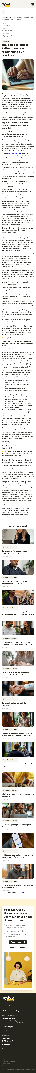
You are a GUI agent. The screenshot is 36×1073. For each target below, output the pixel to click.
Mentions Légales (6, 1059)
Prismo (28, 1021)
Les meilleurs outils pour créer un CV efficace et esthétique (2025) (17, 673)
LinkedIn (29, 100)
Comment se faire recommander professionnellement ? (15, 552)
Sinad (22, 1021)
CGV (3, 1057)
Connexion (5, 1033)
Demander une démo (8, 1031)
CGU (3, 1065)
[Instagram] (7, 1041)
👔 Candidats (6, 547)
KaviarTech (5, 1023)
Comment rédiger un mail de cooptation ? (14, 704)
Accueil (4, 17)
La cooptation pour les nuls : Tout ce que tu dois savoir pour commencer (17, 734)
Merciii (11, 1021)
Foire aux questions (7, 1051)
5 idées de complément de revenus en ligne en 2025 (18, 795)
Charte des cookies (6, 1063)
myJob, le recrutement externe (11, 1013)
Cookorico (12, 1023)
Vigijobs (17, 1021)
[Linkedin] (2, 1041)
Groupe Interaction (8, 1019)
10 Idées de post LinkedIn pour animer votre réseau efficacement (18, 856)
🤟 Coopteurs (6, 41)
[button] (4, 36)
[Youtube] (12, 1041)
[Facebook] (5, 1041)
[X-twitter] (10, 1041)
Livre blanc (5, 1049)
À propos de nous (7, 1029)
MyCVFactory (21, 1023)
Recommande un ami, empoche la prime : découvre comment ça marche (18, 613)
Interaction (5, 1021)
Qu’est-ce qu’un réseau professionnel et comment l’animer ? (17, 886)
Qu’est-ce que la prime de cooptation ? (18, 825)
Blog (8, 17)
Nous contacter (6, 1035)
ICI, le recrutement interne (9, 1015)
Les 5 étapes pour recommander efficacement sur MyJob (15, 582)
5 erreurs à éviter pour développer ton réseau (18, 765)
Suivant (25, 892)
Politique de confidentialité (8, 1061)
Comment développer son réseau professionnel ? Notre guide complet (17, 643)
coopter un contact (14, 154)
